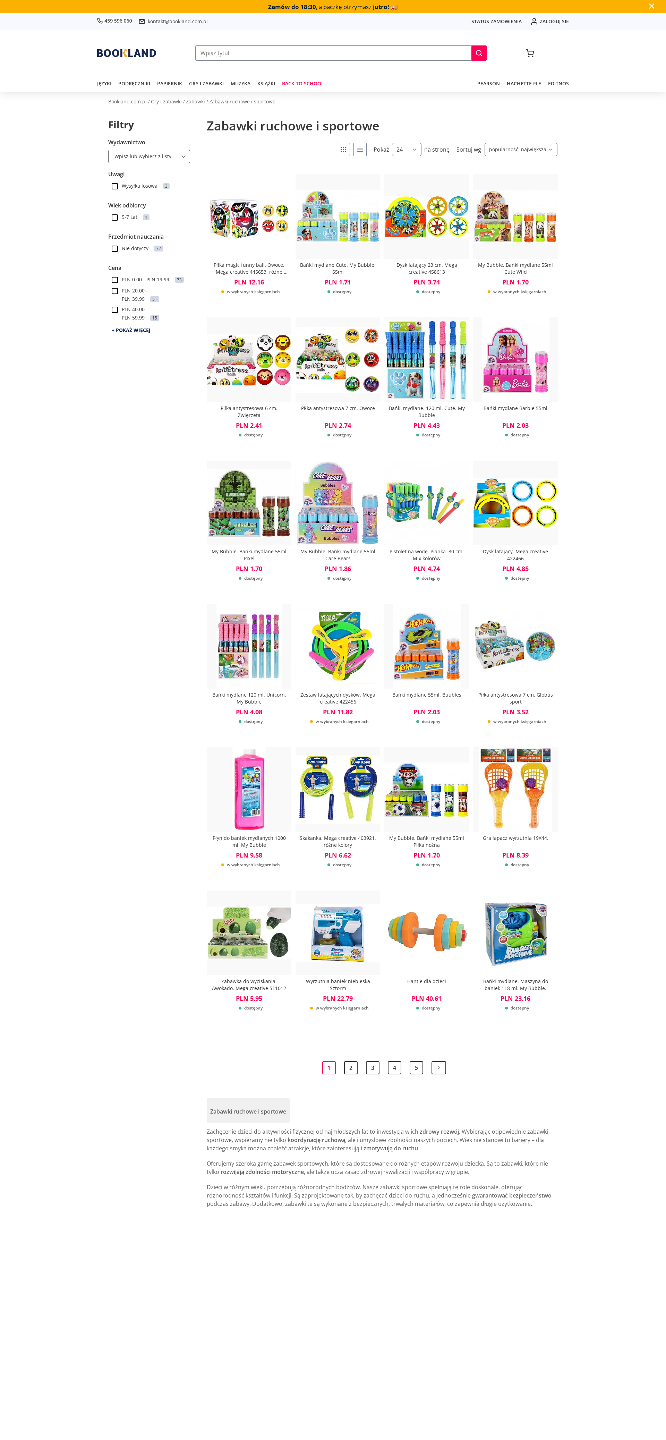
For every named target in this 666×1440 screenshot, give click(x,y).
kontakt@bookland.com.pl (178, 21)
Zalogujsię (554, 21)
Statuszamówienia (496, 21)
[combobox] (112, 156)
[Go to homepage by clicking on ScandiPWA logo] (126, 53)
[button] (479, 53)
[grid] (343, 149)
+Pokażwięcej (131, 330)
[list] (360, 149)
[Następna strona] (439, 1067)
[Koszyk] (530, 53)
